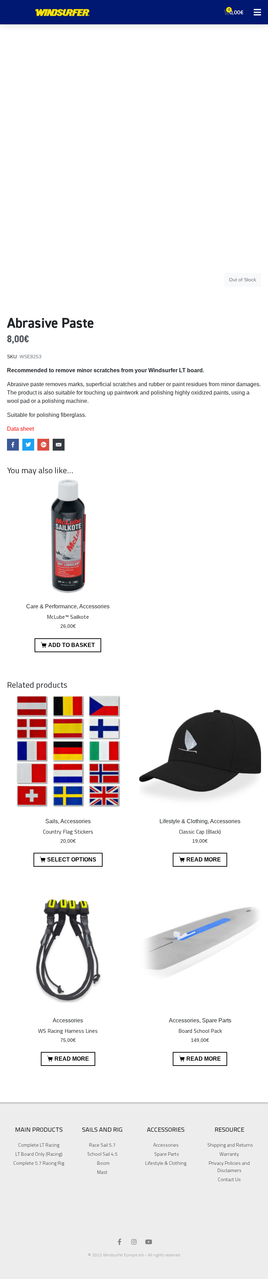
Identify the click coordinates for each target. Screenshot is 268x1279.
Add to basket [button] (71, 645)
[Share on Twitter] (28, 445)
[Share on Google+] (43, 445)
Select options (71, 860)
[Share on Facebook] (13, 445)
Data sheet (20, 429)
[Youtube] (149, 1242)
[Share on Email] (59, 445)
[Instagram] (134, 1242)
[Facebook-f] (119, 1242)
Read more (203, 860)
